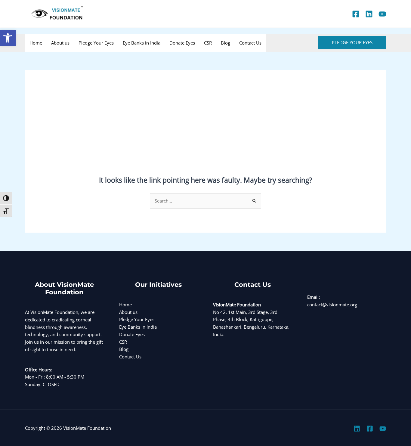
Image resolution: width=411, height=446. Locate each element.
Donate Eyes (182, 43)
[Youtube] (382, 14)
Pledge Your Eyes (96, 43)
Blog (225, 43)
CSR (208, 43)
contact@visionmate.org (332, 305)
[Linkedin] (369, 14)
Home (35, 43)
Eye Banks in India (141, 43)
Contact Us (250, 43)
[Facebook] (356, 14)
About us (60, 43)
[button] (8, 38)
